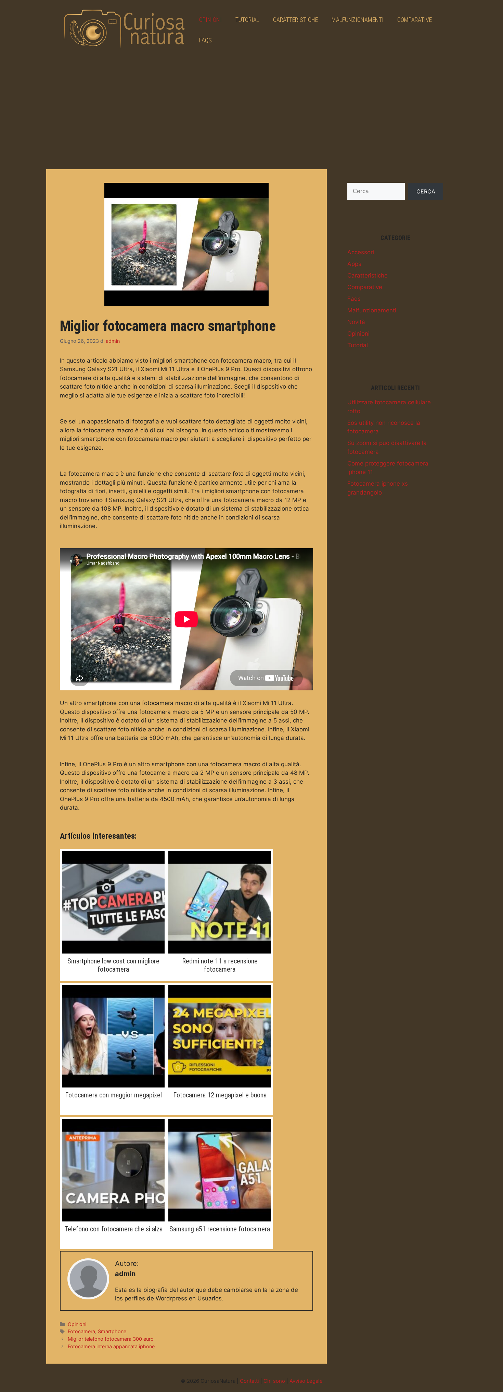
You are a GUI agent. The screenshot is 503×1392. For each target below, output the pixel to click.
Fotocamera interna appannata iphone (111, 1346)
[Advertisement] (251, 111)
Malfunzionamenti (358, 19)
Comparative (414, 19)
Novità (356, 322)
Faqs (205, 40)
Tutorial (247, 19)
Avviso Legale (306, 1381)
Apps (354, 263)
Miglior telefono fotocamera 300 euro (111, 1339)
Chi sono (274, 1381)
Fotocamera (81, 1331)
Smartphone (112, 1331)
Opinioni (210, 19)
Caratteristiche (295, 19)
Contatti (249, 1381)
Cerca (425, 191)
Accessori (360, 252)
